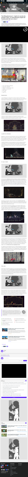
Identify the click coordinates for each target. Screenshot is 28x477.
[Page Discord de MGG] (2, 465)
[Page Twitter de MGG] (4, 465)
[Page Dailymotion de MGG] (7, 465)
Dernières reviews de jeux (5, 13)
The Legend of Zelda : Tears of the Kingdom (22, 427)
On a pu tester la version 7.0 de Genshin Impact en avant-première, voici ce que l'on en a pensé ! (13, 382)
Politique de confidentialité (13, 473)
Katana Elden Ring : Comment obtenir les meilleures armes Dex (10, 391)
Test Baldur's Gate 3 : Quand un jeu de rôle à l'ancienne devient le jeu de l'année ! (16, 329)
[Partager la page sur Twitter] (4, 21)
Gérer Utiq (11, 474)
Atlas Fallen (9, 341)
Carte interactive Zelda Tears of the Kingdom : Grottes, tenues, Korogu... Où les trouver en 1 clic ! (17, 430)
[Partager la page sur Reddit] (6, 21)
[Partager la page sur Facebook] (3, 21)
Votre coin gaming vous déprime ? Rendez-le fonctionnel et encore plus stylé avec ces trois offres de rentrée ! (14, 384)
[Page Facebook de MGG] (1, 465)
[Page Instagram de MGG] (2, 467)
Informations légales (13, 468)
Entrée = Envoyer (21, 360)
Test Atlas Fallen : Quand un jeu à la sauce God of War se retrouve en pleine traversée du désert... (16, 336)
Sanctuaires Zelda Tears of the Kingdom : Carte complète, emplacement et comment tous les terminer (17, 426)
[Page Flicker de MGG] (1, 467)
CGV (11, 475)
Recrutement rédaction (13, 467)
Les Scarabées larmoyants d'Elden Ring (7, 388)
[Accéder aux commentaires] (7, 21)
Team (11, 466)
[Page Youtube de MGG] (6, 465)
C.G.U (11, 469)
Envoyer (25, 360)
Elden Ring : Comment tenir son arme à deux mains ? (8, 392)
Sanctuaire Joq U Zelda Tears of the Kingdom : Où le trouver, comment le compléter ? (12, 395)
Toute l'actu (14, 397)
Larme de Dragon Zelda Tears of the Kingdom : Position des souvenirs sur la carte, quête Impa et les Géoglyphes (17, 434)
